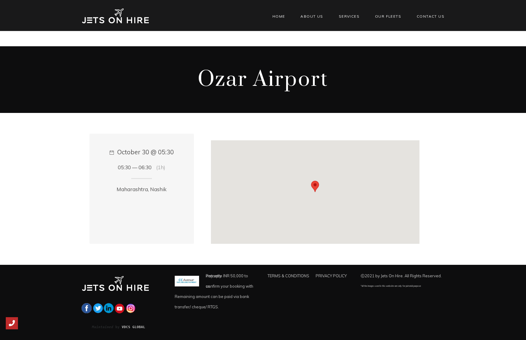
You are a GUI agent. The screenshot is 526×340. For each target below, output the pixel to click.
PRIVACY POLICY (331, 275)
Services (349, 16)
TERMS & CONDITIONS (288, 275)
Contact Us (430, 16)
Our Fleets (388, 16)
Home (278, 16)
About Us (311, 16)
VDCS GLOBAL (133, 327)
